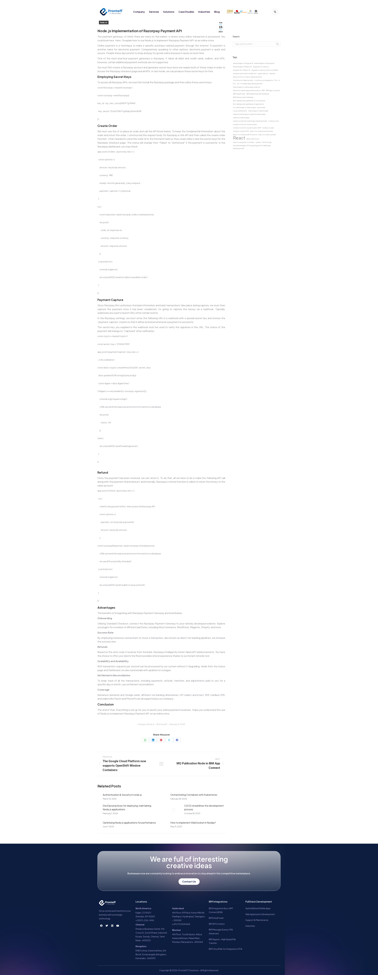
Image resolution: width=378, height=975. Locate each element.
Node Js (103, 23)
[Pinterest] (161, 740)
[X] (169, 740)
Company (139, 11)
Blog (217, 11)
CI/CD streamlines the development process (204, 807)
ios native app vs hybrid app (244, 107)
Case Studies (186, 11)
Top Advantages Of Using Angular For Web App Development (252, 146)
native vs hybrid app (241, 118)
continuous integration (263, 80)
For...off (236, 84)
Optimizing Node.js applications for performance (129, 822)
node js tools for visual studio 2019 (247, 128)
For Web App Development (251, 84)
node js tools (273, 121)
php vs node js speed (267, 134)
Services (154, 11)
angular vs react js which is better (264, 70)
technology (267, 142)
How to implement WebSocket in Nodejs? (193, 822)
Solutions (168, 11)
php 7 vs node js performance (245, 134)
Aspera (272, 73)
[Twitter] (264, 3)
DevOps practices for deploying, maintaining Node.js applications (127, 807)
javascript (261, 107)
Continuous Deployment (243, 80)
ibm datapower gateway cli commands (249, 101)
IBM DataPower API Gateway (257, 94)
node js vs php (268, 128)
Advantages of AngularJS (264, 63)
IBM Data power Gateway (243, 97)
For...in (277, 80)
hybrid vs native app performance (247, 90)
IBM (263, 90)
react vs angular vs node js (243, 142)
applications (263, 73)
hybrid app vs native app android (246, 87)
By (162, 724)
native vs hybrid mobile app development (250, 121)
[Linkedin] (270, 3)
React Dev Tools (253, 139)
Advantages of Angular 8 (243, 63)
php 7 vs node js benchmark (261, 131)
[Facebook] (259, 3)
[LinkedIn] (153, 740)
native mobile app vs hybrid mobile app (249, 114)
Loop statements (240, 111)
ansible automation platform (245, 73)
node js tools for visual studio (245, 124)
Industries (204, 11)
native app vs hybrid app (258, 111)
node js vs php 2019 (241, 131)
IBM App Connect (273, 90)
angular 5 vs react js (261, 67)
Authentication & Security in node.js (122, 794)
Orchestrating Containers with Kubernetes (193, 794)
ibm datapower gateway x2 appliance (248, 104)
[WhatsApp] (145, 740)
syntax (258, 142)
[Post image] (98, 795)
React (239, 137)
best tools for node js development (247, 77)
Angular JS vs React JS (241, 70)
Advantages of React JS (242, 67)
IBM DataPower (239, 94)
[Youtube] (275, 3)
